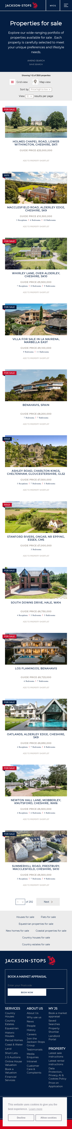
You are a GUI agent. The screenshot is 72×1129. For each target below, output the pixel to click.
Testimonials (34, 1049)
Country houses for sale (36, 937)
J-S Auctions (12, 1057)
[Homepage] (36, 961)
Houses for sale (25, 917)
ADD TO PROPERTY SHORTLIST (36, 161)
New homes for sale (17, 930)
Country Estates (10, 1022)
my (53, 6)
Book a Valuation (11, 1070)
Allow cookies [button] (49, 1117)
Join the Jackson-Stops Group (36, 1042)
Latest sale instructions (56, 1054)
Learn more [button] (35, 1109)
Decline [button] (21, 1117)
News (30, 1021)
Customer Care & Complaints (34, 1069)
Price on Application (56, 1084)
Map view (45, 82)
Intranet (32, 1061)
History (31, 1030)
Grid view (22, 82)
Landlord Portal (54, 1037)
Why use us (34, 1017)
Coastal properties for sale (51, 930)
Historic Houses (9, 1034)
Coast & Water (14, 1044)
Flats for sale (48, 917)
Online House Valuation (13, 1063)
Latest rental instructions (56, 1062)
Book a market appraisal (58, 1014)
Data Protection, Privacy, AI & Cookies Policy (57, 1073)
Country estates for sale (36, 944)
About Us (32, 1013)
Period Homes (14, 1040)
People (31, 1025)
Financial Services (10, 1078)
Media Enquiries (33, 1055)
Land (8, 1048)
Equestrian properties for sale (36, 924)
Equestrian (12, 1028)
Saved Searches (54, 1022)
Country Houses (10, 1014)
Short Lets (11, 1053)
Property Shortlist (54, 1030)
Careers (31, 1034)
